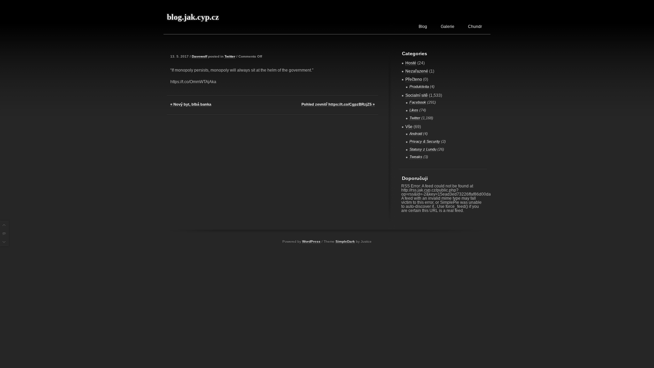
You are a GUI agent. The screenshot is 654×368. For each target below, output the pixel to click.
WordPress (311, 241)
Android (415, 134)
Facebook (417, 102)
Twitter (229, 56)
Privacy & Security (424, 141)
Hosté (410, 63)
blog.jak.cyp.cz (193, 17)
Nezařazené (416, 71)
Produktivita (419, 87)
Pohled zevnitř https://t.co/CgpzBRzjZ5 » (338, 104)
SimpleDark (345, 241)
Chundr (475, 26)
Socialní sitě (416, 95)
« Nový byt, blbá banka (190, 104)
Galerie (447, 26)
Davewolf (199, 56)
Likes (413, 110)
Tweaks (415, 157)
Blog (423, 26)
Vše (408, 126)
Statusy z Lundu (422, 149)
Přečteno (413, 79)
